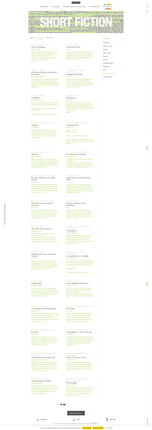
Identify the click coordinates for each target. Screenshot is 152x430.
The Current (50, 38)
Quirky (41, 123)
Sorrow (76, 226)
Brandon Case (70, 127)
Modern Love (84, 306)
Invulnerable (36, 283)
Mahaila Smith (35, 49)
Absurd (76, 152)
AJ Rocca (33, 258)
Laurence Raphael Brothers (39, 359)
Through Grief (72, 125)
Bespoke (34, 332)
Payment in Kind (73, 47)
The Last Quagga (38, 47)
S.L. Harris (69, 100)
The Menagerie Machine (41, 381)
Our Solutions (55, 6)
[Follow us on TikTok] (147, 424)
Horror (86, 378)
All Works (32, 38)
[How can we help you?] (147, 284)
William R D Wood (71, 285)
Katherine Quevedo (36, 383)
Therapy (34, 125)
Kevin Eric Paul (70, 258)
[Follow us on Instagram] (147, 421)
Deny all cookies (98, 428)
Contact (88, 423)
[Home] (76, 3)
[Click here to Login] (147, 11)
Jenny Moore (34, 311)
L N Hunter (69, 311)
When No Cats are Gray (76, 357)
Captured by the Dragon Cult (43, 357)
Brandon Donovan (71, 385)
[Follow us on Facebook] (98, 423)
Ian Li (68, 49)
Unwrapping (71, 231)
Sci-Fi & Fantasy (34, 44)
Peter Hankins (70, 334)
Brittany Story (35, 127)
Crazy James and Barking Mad (43, 309)
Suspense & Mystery (44, 330)
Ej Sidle (68, 76)
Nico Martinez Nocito (37, 76)
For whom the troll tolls (76, 154)
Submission (108, 6)
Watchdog (35, 98)
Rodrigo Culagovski (36, 231)
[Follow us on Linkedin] (147, 419)
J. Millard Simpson (36, 100)
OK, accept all (87, 428)
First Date (70, 309)
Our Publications (94, 6)
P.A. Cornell (69, 182)
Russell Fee (34, 207)
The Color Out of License (41, 229)
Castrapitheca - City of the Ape (79, 332)
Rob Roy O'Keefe (71, 156)
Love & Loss (42, 152)
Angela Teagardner (36, 156)
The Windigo (71, 383)
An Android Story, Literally (77, 256)
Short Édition (44, 6)
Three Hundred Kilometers (77, 283)
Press (54, 423)
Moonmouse (71, 98)
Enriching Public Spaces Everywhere (74, 6)
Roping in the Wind (74, 74)
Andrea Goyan (35, 182)
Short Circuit (40, 38)
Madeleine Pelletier (71, 233)
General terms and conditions (78, 423)
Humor (80, 152)
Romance (42, 44)
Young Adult (77, 306)
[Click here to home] (76, 413)
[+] (34, 61)
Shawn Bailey (35, 334)
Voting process (67, 423)
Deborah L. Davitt (71, 359)
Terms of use (60, 423)
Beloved (34, 154)
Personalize (108, 428)
